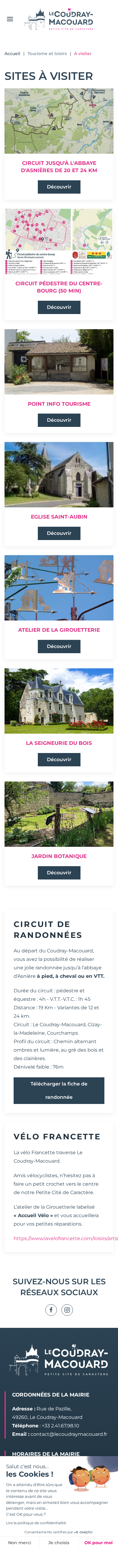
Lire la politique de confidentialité (36, 1523)
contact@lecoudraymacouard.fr (69, 1434)
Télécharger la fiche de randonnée (59, 1090)
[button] (10, 19)
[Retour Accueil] (59, 19)
